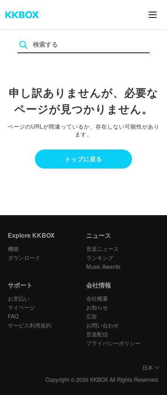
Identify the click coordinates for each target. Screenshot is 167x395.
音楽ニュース (102, 248)
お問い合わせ (102, 325)
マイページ (21, 307)
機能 (13, 248)
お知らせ (97, 307)
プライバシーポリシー (113, 343)
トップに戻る (83, 159)
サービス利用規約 (29, 325)
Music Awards (103, 266)
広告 (91, 316)
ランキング (99, 257)
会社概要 (97, 298)
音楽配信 (97, 334)
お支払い (19, 298)
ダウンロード (24, 257)
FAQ (13, 316)
